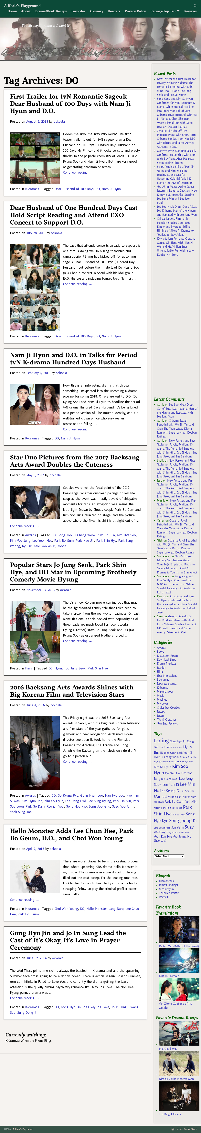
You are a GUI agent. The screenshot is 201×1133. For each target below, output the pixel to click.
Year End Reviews (167, 723)
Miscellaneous (165, 691)
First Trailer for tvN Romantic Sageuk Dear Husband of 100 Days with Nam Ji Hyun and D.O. (70, 104)
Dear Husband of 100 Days (74, 189)
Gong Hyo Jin (71, 1007)
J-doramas (163, 679)
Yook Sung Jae (21, 812)
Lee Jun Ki (171, 784)
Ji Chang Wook (85, 535)
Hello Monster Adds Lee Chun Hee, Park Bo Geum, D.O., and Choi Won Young (72, 835)
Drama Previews (166, 663)
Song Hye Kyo (76, 806)
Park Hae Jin (85, 540)
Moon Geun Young (179, 796)
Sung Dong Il (26, 1012)
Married (160, 796)
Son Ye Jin (177, 827)
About (25, 11)
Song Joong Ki (99, 806)
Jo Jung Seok (76, 668)
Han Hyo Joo (114, 795)
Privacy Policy (135, 11)
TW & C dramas (166, 719)
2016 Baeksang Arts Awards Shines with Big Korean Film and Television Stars (72, 691)
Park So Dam (35, 806)
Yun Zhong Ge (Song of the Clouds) (175, 1005)
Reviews (190, 11)
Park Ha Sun (122, 801)
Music (160, 695)
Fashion (161, 667)
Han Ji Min (177, 747)
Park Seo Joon (172, 808)
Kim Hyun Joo (32, 801)
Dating (161, 741)
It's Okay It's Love (96, 1007)
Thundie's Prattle (169, 893)
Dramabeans (166, 881)
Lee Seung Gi (170, 791)
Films (29, 668)
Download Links (166, 659)
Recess (160, 715)
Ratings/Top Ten (163, 11)
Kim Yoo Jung (20, 540)
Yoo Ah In (48, 546)
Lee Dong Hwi (75, 801)
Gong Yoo (65, 535)
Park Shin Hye (106, 540)
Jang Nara (116, 908)
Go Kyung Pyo (68, 795)
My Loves (162, 703)
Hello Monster (96, 908)
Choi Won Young (66, 908)
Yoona (61, 546)
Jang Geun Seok (173, 752)
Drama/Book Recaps (51, 11)
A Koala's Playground (22, 5)
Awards (30, 535)
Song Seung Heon (162, 828)
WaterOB (164, 897)
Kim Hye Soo (126, 535)
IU (161, 752)
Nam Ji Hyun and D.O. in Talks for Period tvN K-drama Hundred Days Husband (73, 359)
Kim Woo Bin (172, 773)
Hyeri (129, 795)
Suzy (115, 806)
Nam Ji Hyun (111, 189)
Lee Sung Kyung (99, 801)
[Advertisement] (177, 328)
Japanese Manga (166, 683)
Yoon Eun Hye (163, 836)
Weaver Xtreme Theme (187, 1129)
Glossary (96, 11)
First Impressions (167, 675)
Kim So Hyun (53, 801)
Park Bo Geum (28, 914)
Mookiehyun (166, 889)
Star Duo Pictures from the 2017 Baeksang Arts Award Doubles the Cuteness (75, 461)
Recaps (161, 711)
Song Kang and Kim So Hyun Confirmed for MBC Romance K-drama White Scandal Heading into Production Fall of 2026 (176, 584)
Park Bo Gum (64, 540)
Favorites (78, 11)
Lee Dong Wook (169, 779)
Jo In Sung (119, 1007)
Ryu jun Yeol (31, 546)
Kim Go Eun (106, 535)
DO (97, 189)
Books (160, 651)
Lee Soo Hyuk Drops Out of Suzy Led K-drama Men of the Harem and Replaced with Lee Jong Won (177, 210)
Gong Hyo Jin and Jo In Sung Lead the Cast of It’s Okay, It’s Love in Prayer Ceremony (68, 941)
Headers (114, 11)
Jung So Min (162, 761)
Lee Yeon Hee (42, 540)
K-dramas (32, 189)
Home (12, 11)
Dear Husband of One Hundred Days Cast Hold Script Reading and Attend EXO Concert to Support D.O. (74, 215)
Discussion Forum (167, 655)
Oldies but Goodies (168, 707)
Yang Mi (170, 832)
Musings (162, 699)
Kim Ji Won (187, 761)
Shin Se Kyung (179, 815)
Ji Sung (183, 757)
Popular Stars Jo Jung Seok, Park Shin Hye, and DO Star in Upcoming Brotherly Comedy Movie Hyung (73, 572)
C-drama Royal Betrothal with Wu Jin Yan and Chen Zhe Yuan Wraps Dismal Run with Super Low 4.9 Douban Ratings (177, 428)
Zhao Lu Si (160, 840)
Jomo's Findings (168, 885)
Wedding (159, 832)
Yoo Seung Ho (182, 836)
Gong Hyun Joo (91, 795)
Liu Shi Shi (187, 791)
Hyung (59, 668)
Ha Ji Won (165, 747)
